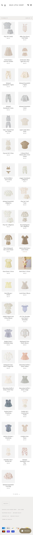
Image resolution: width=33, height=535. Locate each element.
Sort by (28, 18)
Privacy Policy (14, 516)
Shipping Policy (6, 512)
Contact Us (5, 516)
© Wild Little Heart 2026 (9, 509)
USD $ (5, 503)
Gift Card (21, 509)
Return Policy (17, 512)
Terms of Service (7, 519)
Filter (3, 18)
